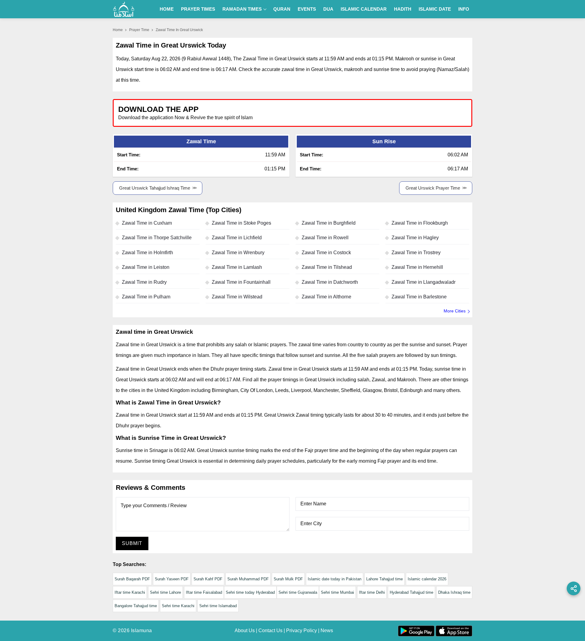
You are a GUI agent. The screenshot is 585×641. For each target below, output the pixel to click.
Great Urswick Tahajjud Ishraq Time (154, 188)
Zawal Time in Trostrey (416, 252)
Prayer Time (139, 30)
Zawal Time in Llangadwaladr (424, 282)
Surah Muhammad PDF (248, 579)
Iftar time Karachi (130, 592)
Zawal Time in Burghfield (329, 223)
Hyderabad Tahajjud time (411, 592)
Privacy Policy (301, 630)
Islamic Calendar (364, 9)
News (327, 630)
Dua (328, 9)
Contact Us (270, 630)
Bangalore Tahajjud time (136, 606)
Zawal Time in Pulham (146, 296)
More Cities (455, 310)
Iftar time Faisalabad (204, 592)
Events (307, 9)
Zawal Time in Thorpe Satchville (157, 237)
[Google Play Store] (382, 113)
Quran (281, 9)
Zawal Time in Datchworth (330, 282)
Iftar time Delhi (372, 592)
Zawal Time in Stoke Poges (241, 223)
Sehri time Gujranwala (297, 592)
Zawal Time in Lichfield (237, 237)
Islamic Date (435, 9)
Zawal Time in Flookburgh (420, 223)
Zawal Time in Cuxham (147, 223)
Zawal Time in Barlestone (419, 296)
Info (463, 9)
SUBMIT (132, 543)
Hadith (402, 9)
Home (167, 9)
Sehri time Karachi (178, 606)
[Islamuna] (124, 9)
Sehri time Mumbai (337, 592)
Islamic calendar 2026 (427, 579)
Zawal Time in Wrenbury (238, 252)
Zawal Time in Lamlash (237, 267)
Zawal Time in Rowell (325, 237)
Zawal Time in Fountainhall (241, 282)
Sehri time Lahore (165, 592)
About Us (245, 630)
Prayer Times (198, 9)
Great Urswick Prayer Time (433, 188)
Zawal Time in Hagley (415, 237)
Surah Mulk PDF (288, 579)
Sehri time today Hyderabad (250, 592)
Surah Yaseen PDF (172, 579)
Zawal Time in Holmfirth (147, 252)
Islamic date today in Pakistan (334, 579)
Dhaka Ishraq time (454, 592)
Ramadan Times (242, 9)
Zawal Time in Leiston (145, 267)
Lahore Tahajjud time (384, 579)
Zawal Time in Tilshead (327, 267)
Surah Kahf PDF (207, 579)
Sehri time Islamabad (218, 606)
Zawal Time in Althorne (326, 296)
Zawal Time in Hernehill (417, 267)
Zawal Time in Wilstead (237, 296)
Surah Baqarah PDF (132, 579)
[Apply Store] (439, 113)
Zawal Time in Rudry (144, 282)
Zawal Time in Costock (326, 252)
